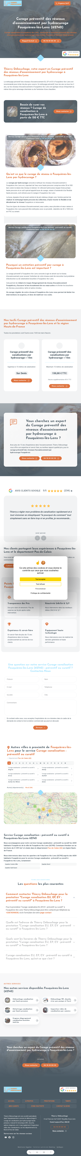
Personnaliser (40, 589)
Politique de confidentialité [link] (40, 593)
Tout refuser (40, 584)
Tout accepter (40, 579)
